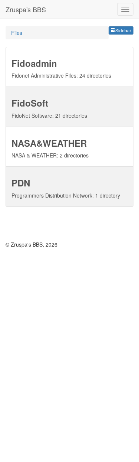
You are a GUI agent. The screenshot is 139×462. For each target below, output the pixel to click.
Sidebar (123, 30)
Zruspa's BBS (26, 9)
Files (16, 32)
